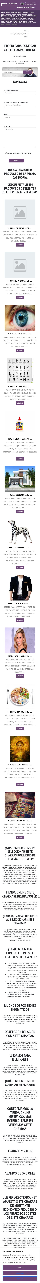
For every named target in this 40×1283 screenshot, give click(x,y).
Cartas (3, 18)
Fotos (29, 22)
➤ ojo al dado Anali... (20, 334)
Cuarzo (14, 19)
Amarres (32, 12)
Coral (24, 18)
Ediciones (17, 21)
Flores (19, 22)
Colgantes (8, 18)
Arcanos (30, 14)
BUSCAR (27, 71)
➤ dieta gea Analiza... (20, 712)
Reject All (20, 1279)
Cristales (3, 19)
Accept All (20, 1267)
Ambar (2, 14)
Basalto (19, 15)
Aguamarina (25, 12)
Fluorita (25, 22)
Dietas (2, 21)
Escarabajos (24, 21)
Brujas (17, 17)
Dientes (32, 19)
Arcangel (24, 14)
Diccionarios (25, 19)
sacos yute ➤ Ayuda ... (20, 604)
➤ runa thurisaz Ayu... (20, 228)
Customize (20, 1273)
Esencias (31, 21)
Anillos (19, 14)
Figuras (15, 22)
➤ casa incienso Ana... (20, 495)
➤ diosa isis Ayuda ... (20, 765)
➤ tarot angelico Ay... (20, 821)
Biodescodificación (32, 15)
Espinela (3, 22)
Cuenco (19, 19)
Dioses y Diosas (10, 21)
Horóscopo (14, 24)
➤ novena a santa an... (20, 281)
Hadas (2, 24)
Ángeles (14, 14)
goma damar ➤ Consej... (20, 439)
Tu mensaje (7, 126)
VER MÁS (20, 245)
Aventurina (3, 15)
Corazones (30, 18)
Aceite (8, 12)
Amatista (33, 17)
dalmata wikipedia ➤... (20, 548)
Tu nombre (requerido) (11, 90)
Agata (19, 12)
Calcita (28, 17)
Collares (14, 18)
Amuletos (8, 14)
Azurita (10, 15)
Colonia (20, 18)
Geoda (34, 22)
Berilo (24, 15)
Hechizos (8, 24)
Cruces (9, 19)
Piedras (3, 12)
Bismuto (3, 17)
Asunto (6, 114)
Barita (14, 15)
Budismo (23, 17)
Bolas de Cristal (11, 17)
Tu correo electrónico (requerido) (16, 102)
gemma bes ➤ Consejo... (20, 656)
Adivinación (14, 12)
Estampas (9, 22)
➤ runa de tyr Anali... (20, 386)
